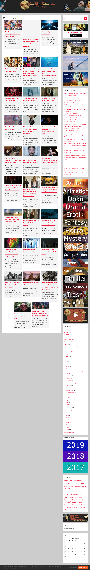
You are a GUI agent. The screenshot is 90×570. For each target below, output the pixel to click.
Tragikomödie (69, 400)
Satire (81, 499)
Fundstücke (67, 341)
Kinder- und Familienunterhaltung (74, 371)
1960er (67, 415)
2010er (67, 427)
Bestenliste (67, 334)
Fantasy (68, 366)
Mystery (68, 387)
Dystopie (72, 489)
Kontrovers (68, 375)
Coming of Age (69, 351)
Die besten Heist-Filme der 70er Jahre (74, 168)
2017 (73, 483)
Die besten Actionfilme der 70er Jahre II (74, 148)
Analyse (66, 332)
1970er (67, 417)
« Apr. (65, 560)
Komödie (68, 373)
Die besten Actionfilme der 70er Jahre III (74, 98)
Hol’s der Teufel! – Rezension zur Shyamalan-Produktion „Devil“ (13, 160)
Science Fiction (69, 390)
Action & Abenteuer (71, 347)
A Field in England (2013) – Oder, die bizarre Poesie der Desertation (13, 285)
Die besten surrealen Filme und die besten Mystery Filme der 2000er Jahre (13, 188)
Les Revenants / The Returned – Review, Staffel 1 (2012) (49, 252)
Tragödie (82, 507)
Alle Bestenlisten (4, 12)
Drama (67, 356)
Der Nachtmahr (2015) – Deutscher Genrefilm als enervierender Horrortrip (49, 223)
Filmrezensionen (68, 339)
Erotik (67, 363)
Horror (67, 368)
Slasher (76, 502)
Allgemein (67, 329)
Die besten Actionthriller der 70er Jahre (74, 152)
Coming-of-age (83, 486)
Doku (67, 354)
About (23, 12)
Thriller (67, 397)
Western (68, 404)
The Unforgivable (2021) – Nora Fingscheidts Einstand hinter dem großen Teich (75, 135)
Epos (67, 361)
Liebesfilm (68, 380)
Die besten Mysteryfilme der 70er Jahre (74, 155)
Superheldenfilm (70, 392)
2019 (78, 484)
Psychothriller (67, 499)
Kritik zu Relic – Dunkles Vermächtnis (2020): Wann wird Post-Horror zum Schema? (73, 164)
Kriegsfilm (68, 378)
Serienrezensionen (69, 432)
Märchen (77, 497)
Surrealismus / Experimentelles (74, 395)
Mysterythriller (72, 497)
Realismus (73, 499)
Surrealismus (68, 504)
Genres (10, 12)
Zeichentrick (69, 407)
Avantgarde (72, 486)
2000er (67, 424)
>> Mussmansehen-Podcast (50, 12)
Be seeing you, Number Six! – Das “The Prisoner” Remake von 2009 (12, 219)
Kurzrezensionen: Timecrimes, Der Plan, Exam (20, 316)
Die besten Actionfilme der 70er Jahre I (74, 150)
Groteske (77, 492)
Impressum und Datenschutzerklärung (34, 12)
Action (81, 484)
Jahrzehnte (17, 12)
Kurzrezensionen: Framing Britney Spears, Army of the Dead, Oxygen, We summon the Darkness (75, 172)
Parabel (81, 497)
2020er (67, 429)
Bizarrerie (77, 486)
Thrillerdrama (67, 507)
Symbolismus (75, 504)
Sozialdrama (80, 502)
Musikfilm (68, 385)
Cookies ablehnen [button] (73, 567)
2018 (76, 483)
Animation (68, 349)
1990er (67, 422)
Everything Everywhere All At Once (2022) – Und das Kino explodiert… (12, 34)
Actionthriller (67, 486)
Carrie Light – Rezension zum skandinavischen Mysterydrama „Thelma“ (30, 160)
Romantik (78, 499)
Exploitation (81, 489)
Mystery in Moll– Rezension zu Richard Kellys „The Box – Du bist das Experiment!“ (50, 190)
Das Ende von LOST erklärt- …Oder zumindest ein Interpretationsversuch (40, 313)
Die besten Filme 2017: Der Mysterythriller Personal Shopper (31, 223)
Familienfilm (66, 492)
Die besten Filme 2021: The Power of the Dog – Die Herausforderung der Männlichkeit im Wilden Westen (74, 120)
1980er (67, 420)
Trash (67, 402)
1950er (67, 412)
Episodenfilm (69, 359)
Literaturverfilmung (71, 383)
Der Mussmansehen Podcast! (75, 32)
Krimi (79, 494)
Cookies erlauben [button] (83, 567)
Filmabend (67, 337)
